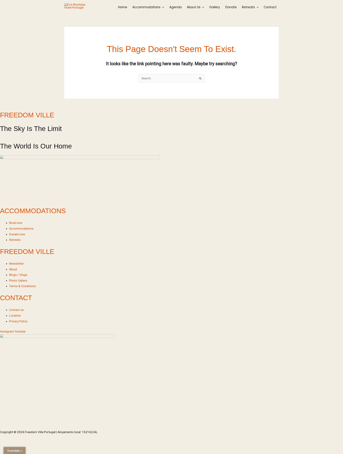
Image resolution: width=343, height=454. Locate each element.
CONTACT (16, 298)
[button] (162, 7)
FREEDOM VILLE (27, 115)
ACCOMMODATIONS (33, 211)
